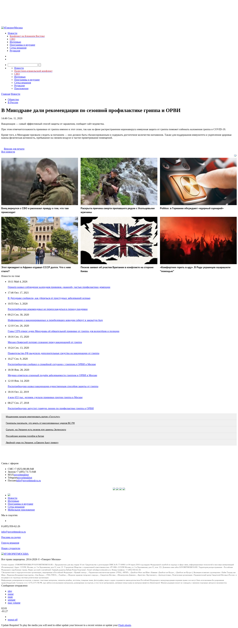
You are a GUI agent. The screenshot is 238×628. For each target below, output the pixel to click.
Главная (5, 94)
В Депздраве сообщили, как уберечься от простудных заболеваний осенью (49, 298)
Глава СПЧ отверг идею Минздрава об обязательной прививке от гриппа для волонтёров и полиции (63, 331)
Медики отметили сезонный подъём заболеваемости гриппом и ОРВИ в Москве (52, 375)
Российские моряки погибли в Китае (25, 436)
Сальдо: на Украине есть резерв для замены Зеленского (36, 429)
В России (13, 102)
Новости (12, 33)
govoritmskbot (21, 474)
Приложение (21, 88)
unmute (11, 599)
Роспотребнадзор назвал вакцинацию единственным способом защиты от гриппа (53, 386)
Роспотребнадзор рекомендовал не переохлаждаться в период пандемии (48, 309)
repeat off (12, 619)
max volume (14, 602)
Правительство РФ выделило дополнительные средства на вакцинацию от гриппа (53, 353)
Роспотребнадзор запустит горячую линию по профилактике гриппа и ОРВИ (51, 408)
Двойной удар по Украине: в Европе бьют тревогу (32, 442)
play (10, 591)
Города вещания (10, 542)
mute (10, 597)
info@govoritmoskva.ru (28, 480)
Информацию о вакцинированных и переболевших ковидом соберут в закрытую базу (55, 320)
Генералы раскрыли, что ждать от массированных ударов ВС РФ (40, 423)
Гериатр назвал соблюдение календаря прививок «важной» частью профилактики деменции (59, 287)
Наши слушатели (10, 548)
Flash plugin (124, 625)
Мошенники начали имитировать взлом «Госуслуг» (33, 416)
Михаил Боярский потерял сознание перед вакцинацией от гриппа (45, 342)
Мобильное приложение (21, 509)
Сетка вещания (18, 47)
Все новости (8, 151)
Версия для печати (14, 148)
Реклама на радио (11, 537)
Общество (13, 99)
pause (11, 594)
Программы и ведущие (22, 44)
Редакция (15, 50)
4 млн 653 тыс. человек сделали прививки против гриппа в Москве (45, 397)
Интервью (15, 42)
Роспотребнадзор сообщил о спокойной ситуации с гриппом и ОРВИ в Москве (52, 364)
